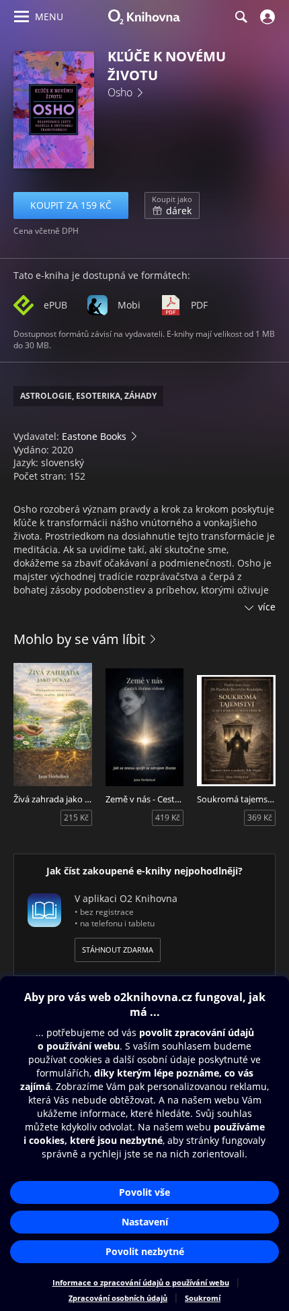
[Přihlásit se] (266, 17)
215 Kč (76, 817)
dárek (172, 205)
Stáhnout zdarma (117, 950)
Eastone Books (94, 436)
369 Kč (259, 817)
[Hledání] (240, 17)
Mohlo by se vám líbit (79, 639)
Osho (120, 92)
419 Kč (167, 817)
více (267, 606)
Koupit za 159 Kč (71, 205)
